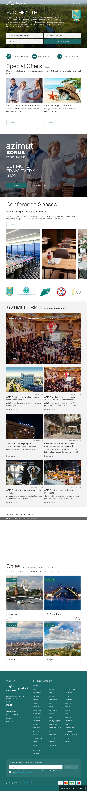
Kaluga (35, 745)
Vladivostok (37, 714)
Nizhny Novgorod (55, 721)
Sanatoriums (31, 567)
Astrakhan (36, 707)
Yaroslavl (68, 742)
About (8, 718)
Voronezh (36, 717)
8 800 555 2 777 (11, 699)
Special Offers (11, 711)
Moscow (36, 689)
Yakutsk (68, 738)
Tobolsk (67, 707)
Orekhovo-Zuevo (55, 728)
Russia (35, 686)
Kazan (35, 742)
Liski (50, 703)
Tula (66, 714)
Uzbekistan (37, 750)
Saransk (52, 738)
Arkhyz (35, 703)
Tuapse (67, 710)
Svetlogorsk (53, 745)
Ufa (66, 724)
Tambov (68, 703)
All (23, 567)
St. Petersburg (38, 693)
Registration (70, 767)
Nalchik (51, 714)
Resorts (50, 567)
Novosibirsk (53, 724)
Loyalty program (12, 714)
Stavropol (68, 700)
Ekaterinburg (37, 724)
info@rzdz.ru (10, 702)
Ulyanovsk (68, 721)
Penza (51, 731)
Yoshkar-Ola (37, 738)
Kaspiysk (52, 689)
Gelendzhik (37, 721)
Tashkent (36, 754)
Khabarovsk (69, 728)
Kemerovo (52, 696)
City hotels (41, 567)
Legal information (24, 782)
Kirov (51, 693)
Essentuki (36, 728)
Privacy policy (73, 770)
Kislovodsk (53, 700)
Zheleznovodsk (38, 731)
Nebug (51, 717)
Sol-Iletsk (68, 693)
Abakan (36, 696)
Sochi (67, 696)
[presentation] (9, 91)
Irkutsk (35, 735)
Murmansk (53, 710)
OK (81, 788)
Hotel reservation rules (18, 773)
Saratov (52, 742)
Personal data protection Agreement (24, 772)
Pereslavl (52, 735)
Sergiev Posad (70, 689)
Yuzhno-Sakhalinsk (71, 735)
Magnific (16, 784)
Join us (16, 186)
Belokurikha (37, 710)
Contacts (9, 721)
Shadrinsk (68, 731)
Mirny (51, 707)
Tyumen (68, 717)
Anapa (35, 700)
